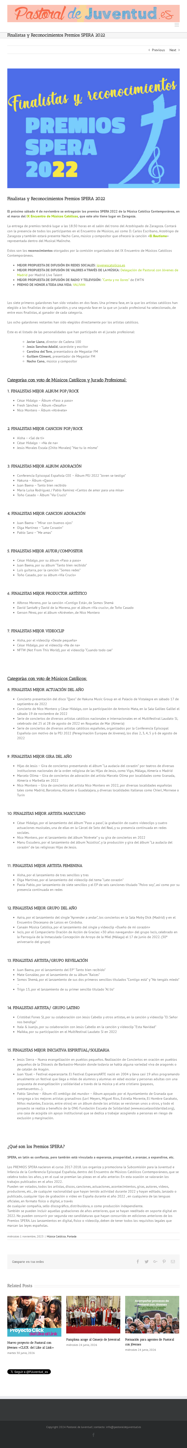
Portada (71, 1236)
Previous (158, 50)
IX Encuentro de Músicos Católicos (52, 216)
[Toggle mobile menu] (177, 24)
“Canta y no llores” (115, 280)
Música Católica (56, 1236)
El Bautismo (158, 236)
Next (172, 50)
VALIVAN (79, 284)
